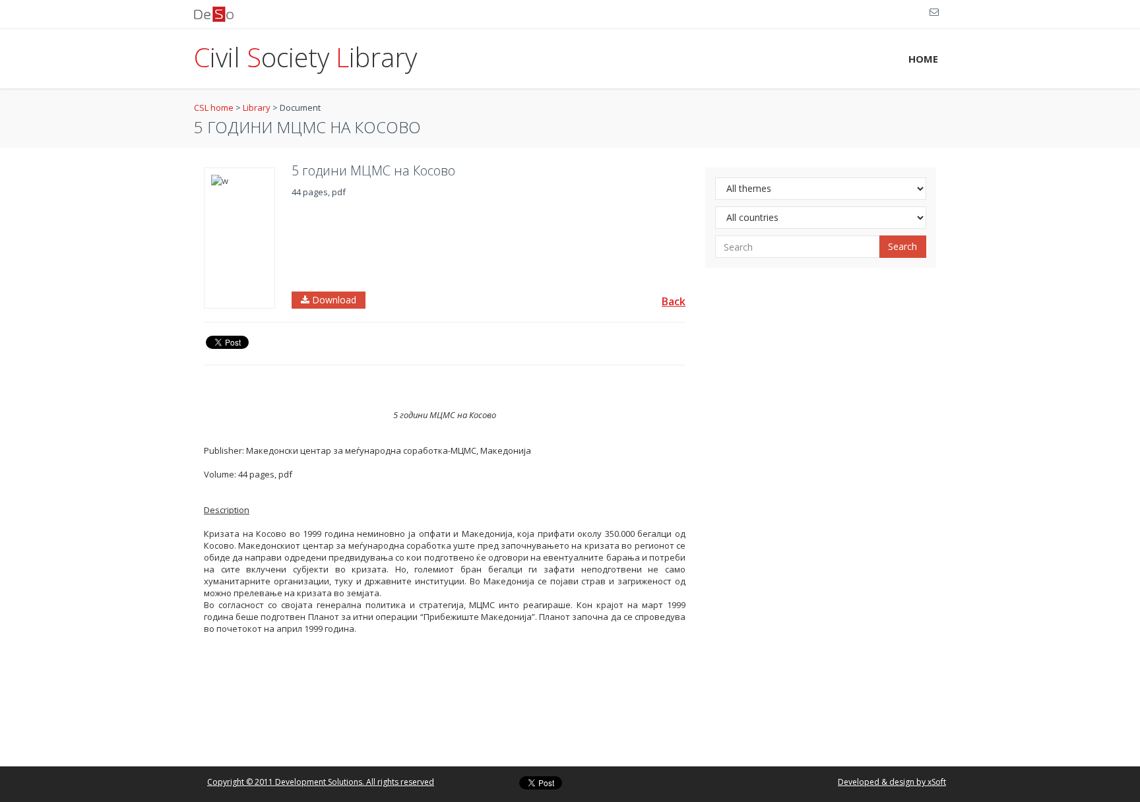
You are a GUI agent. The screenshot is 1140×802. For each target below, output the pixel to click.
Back (673, 301)
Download (332, 299)
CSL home (214, 107)
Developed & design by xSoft (892, 781)
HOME (923, 58)
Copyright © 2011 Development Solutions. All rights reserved (320, 781)
